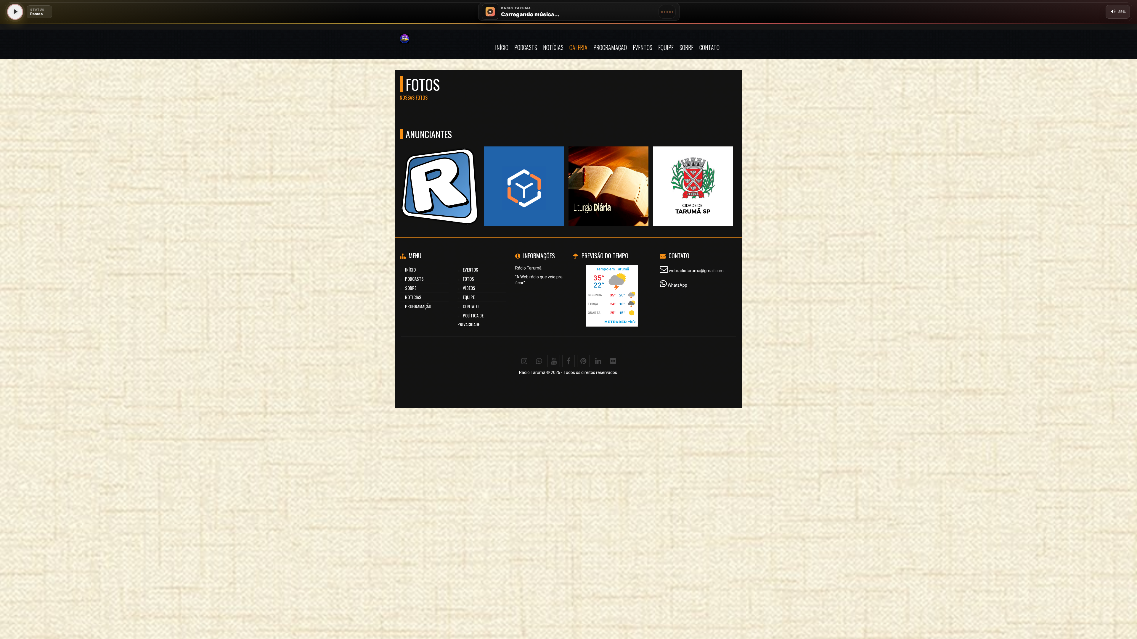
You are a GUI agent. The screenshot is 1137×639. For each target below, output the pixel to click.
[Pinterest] (583, 361)
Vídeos (469, 288)
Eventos (642, 47)
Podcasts (525, 47)
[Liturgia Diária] (608, 175)
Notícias (553, 47)
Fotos (468, 278)
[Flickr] (613, 361)
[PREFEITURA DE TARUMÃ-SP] (693, 175)
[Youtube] (553, 361)
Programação (610, 47)
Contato (709, 47)
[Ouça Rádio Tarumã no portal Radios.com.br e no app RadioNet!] (439, 175)
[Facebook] (568, 361)
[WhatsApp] (539, 361)
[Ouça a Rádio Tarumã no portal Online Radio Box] (524, 175)
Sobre (686, 47)
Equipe (666, 47)
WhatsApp (677, 285)
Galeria (578, 47)
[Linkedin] (598, 361)
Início (501, 47)
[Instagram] (524, 361)
